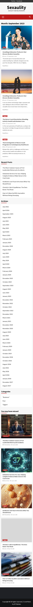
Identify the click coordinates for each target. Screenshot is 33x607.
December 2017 (8, 382)
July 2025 (6, 221)
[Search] (30, 16)
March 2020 (6, 343)
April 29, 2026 (11, 582)
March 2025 (6, 235)
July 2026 (6, 207)
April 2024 (6, 264)
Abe (5, 123)
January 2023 (7, 296)
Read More (5, 65)
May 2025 (6, 228)
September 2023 (8, 285)
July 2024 (6, 253)
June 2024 (6, 257)
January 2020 (7, 350)
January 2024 (7, 275)
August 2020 (7, 332)
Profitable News (7, 444)
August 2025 (7, 217)
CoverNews (27, 602)
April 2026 (6, 210)
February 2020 (7, 346)
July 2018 (6, 368)
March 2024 (6, 267)
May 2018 (6, 371)
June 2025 (6, 224)
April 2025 (6, 232)
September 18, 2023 (12, 123)
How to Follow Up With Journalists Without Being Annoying (14, 194)
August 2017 (7, 386)
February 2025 (7, 239)
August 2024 (7, 250)
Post (4, 47)
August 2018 (7, 364)
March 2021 (6, 318)
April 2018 (6, 375)
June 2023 (6, 292)
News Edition (6, 480)
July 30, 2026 (15, 444)
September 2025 (8, 214)
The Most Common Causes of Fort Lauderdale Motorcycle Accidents (13, 169)
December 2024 (8, 246)
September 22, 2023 (13, 56)
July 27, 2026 (14, 480)
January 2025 (7, 242)
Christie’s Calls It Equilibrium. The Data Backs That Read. (15, 188)
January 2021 (7, 321)
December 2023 (8, 278)
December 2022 (8, 300)
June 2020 (6, 339)
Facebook (19, 1)
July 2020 (6, 335)
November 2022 (8, 303)
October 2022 (7, 307)
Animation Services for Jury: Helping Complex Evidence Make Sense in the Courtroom (14, 176)
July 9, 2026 (15, 514)
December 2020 (8, 325)
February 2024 (7, 271)
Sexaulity (16, 7)
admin (5, 56)
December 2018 (8, 357)
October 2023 (7, 282)
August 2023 (7, 289)
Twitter (13, 1)
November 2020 (8, 328)
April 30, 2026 (11, 548)
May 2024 (6, 260)
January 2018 (7, 378)
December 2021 (8, 314)
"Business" (6, 397)
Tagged (5, 91)
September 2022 (8, 310)
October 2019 (7, 353)
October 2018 (7, 361)
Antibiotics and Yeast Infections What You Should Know (16, 183)
